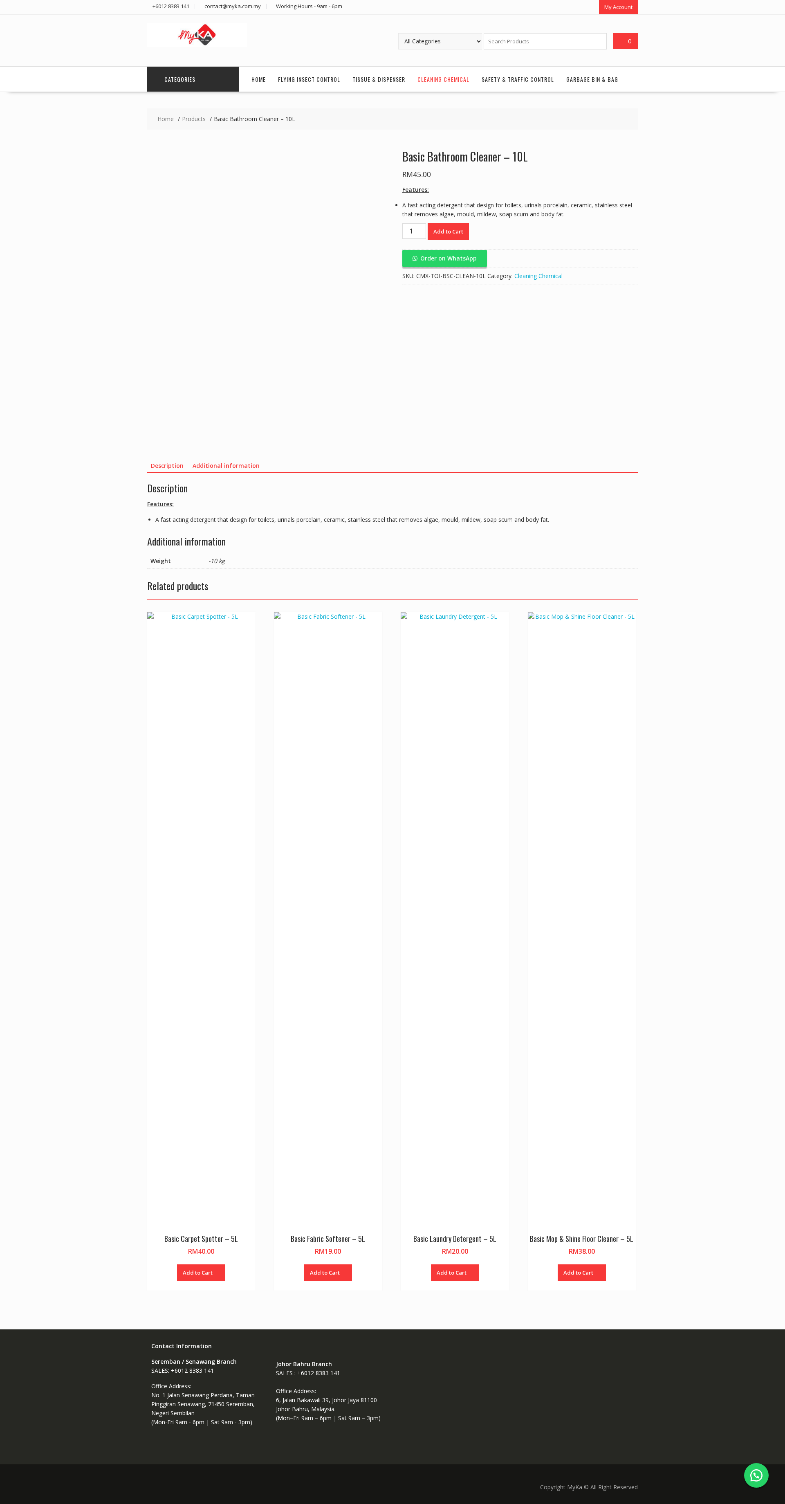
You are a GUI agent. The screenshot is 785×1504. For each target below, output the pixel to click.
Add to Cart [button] (198, 1272)
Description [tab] (167, 465)
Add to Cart (448, 231)
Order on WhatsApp (448, 258)
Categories (179, 79)
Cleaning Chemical (443, 79)
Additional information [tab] (226, 465)
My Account (618, 7)
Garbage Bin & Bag (592, 79)
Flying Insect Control (309, 79)
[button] (444, 258)
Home (258, 79)
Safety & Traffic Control (518, 79)
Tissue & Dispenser (378, 79)
